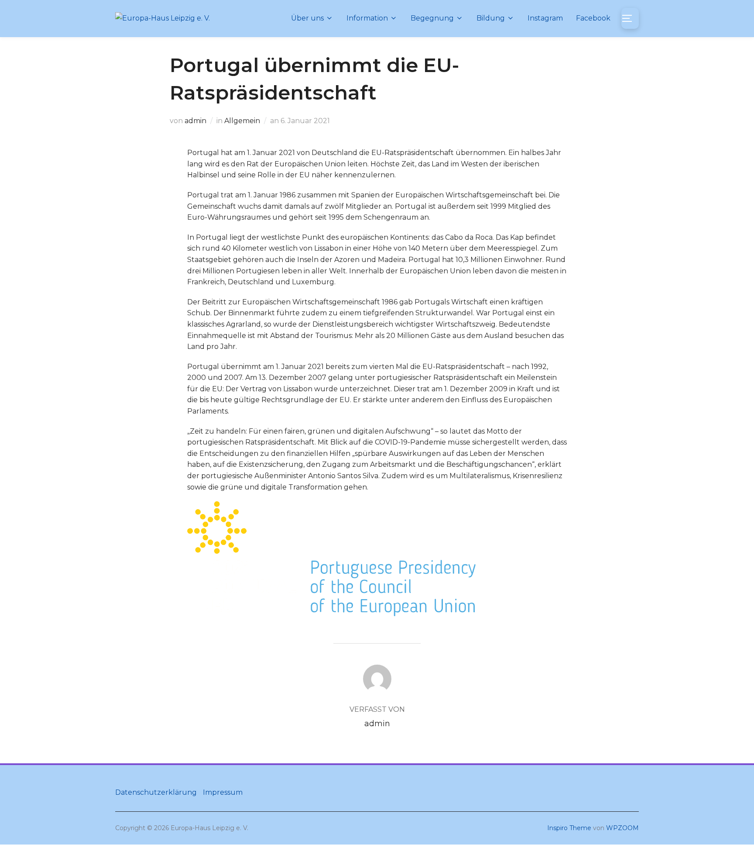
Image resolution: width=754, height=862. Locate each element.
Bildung (490, 18)
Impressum (223, 792)
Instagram (545, 18)
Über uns (307, 18)
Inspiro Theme (569, 828)
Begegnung (432, 18)
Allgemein (242, 121)
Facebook (593, 18)
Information (367, 18)
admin (195, 121)
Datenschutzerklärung (156, 792)
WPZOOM (622, 828)
